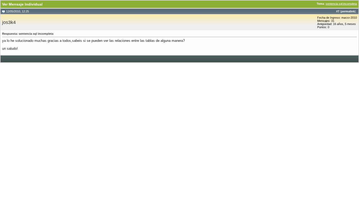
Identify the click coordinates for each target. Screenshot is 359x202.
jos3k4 (9, 22)
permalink (348, 11)
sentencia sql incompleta (341, 3)
